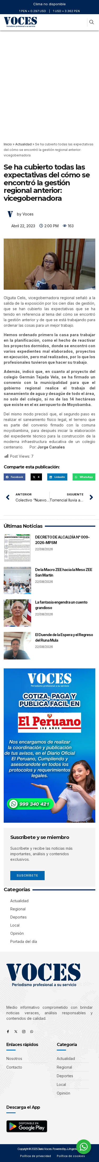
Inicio (8, 144)
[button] (82, 22)
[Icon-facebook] (8, 1031)
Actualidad (23, 144)
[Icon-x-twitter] (15, 1031)
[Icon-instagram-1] (23, 1031)
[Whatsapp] (31, 1031)
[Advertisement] (49, 82)
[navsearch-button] (91, 22)
